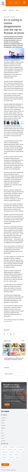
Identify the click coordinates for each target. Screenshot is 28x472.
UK (9, 459)
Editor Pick (11, 10)
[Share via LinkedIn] (10, 334)
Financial (10, 449)
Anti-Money (5, 457)
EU (15, 449)
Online (11, 454)
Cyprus (21, 449)
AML (4, 449)
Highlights (3, 427)
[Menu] (24, 2)
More (17, 10)
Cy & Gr (2, 435)
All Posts (4, 10)
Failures (12, 452)
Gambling (3, 420)
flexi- (5, 411)
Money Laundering (21, 446)
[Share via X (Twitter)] (7, 334)
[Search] (10, 2)
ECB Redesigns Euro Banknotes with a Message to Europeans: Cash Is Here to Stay (14, 359)
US (14, 459)
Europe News (6, 329)
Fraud (18, 452)
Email (5, 395)
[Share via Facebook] (4, 334)
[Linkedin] (1, 467)
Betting (12, 457)
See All (22, 340)
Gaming (18, 457)
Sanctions (3, 425)
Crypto (24, 452)
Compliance (3, 417)
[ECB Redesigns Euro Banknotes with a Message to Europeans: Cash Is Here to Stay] (14, 349)
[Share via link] (14, 334)
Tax (2, 430)
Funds (2, 433)
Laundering (12, 446)
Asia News (3, 440)
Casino (4, 459)
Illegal (17, 454)
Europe (2, 438)
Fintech (2, 422)
